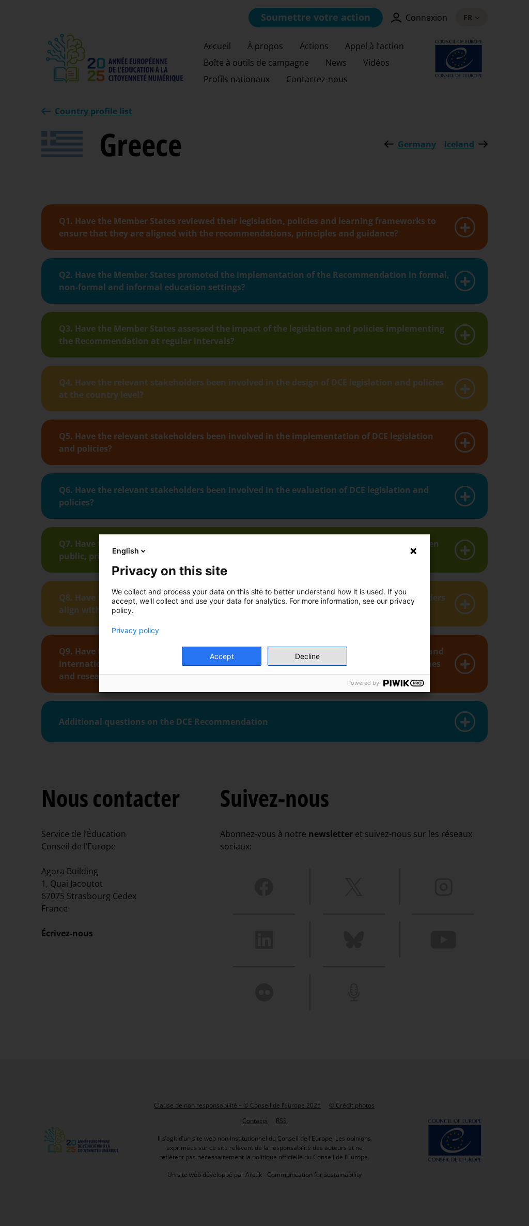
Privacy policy (135, 630)
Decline (307, 656)
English (125, 550)
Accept (222, 656)
